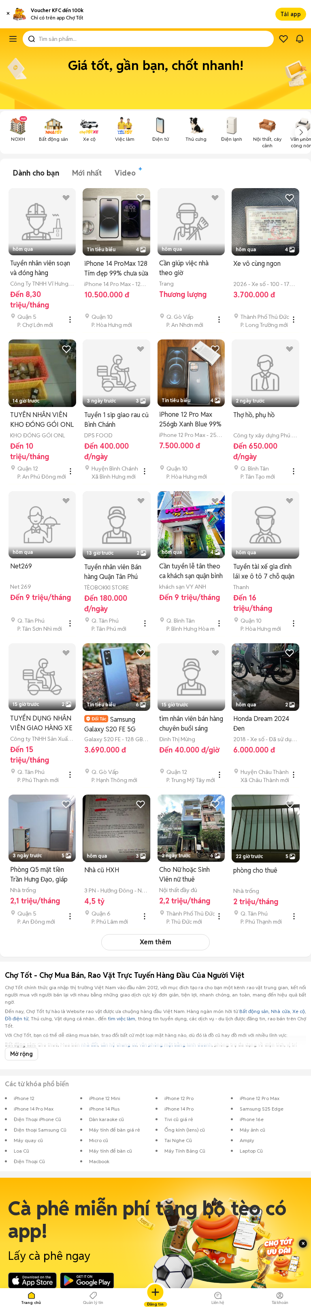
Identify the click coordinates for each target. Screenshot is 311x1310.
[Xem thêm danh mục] (301, 132)
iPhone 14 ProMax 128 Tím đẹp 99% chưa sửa (116, 268)
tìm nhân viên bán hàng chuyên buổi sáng (191, 723)
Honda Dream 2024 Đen (261, 723)
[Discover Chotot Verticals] (13, 39)
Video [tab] (125, 173)
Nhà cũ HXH (101, 870)
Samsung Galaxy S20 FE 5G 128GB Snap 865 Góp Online (114, 724)
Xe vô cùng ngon (257, 263)
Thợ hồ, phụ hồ (254, 415)
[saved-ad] (283, 39)
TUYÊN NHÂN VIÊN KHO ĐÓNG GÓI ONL (42, 420)
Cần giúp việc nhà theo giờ (184, 268)
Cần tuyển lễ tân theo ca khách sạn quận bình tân (191, 571)
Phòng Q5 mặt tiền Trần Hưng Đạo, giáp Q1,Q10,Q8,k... (39, 874)
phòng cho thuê (255, 870)
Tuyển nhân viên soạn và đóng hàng (40, 268)
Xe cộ (298, 1011)
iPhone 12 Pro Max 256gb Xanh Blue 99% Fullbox (190, 419)
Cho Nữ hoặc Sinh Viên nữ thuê (184, 874)
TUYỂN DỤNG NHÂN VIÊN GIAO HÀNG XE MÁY (41, 723)
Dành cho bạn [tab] (36, 173)
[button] (8, 14)
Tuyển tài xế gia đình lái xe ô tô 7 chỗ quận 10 (263, 571)
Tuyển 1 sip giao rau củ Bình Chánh (116, 420)
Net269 (21, 566)
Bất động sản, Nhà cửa (264, 1011)
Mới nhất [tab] (87, 173)
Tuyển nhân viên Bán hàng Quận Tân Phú (112, 572)
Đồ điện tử (16, 1018)
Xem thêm (155, 942)
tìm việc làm (121, 1018)
